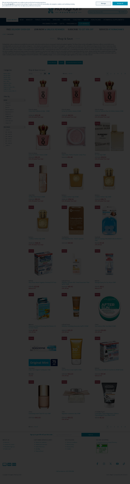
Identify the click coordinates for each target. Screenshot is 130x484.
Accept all (120, 3)
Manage (103, 3)
